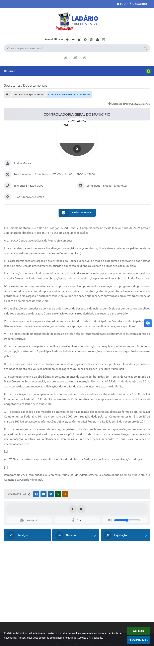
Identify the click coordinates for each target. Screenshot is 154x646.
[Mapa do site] (97, 39)
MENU (11, 71)
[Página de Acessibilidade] (103, 39)
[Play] (73, 509)
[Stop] (81, 509)
